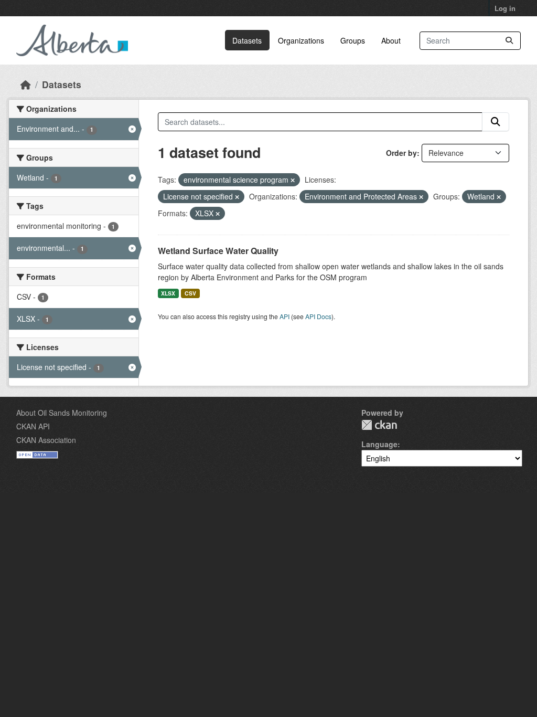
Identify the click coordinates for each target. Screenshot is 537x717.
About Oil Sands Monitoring (61, 412)
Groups (352, 40)
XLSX (168, 293)
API (284, 316)
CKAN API (33, 426)
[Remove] (293, 180)
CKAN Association (46, 440)
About (391, 40)
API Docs (318, 316)
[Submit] (509, 40)
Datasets (247, 40)
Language (379, 444)
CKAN (379, 424)
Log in (505, 8)
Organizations (301, 40)
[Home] (25, 84)
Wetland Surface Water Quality (218, 251)
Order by (401, 152)
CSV (190, 293)
